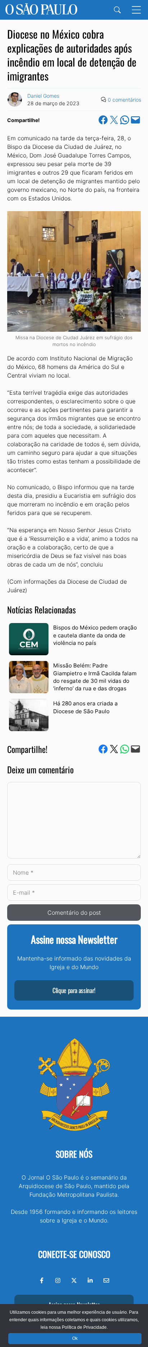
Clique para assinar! (74, 990)
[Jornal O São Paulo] (41, 10)
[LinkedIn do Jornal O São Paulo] (90, 1280)
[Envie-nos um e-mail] (106, 1280)
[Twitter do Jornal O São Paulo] (74, 1280)
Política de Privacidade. (85, 1327)
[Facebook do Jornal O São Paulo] (41, 1280)
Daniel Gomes (43, 96)
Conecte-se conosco (74, 1254)
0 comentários (124, 100)
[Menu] (136, 10)
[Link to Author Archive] (15, 99)
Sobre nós (74, 1153)
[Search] (117, 10)
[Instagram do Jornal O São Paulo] (58, 1280)
